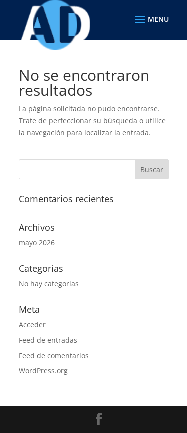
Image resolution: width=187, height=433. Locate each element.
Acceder (32, 324)
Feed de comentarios (54, 355)
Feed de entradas (48, 340)
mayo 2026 (37, 242)
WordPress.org (43, 370)
